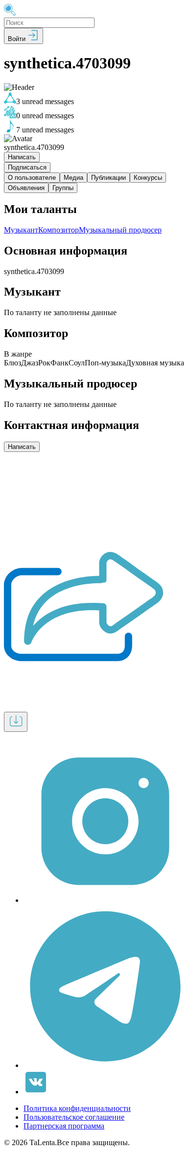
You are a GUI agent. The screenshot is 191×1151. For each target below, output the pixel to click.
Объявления (26, 188)
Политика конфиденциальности (77, 1108)
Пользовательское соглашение (74, 1117)
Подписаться (27, 167)
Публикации (108, 177)
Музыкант (21, 230)
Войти (17, 39)
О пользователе (32, 177)
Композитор (58, 230)
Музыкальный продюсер (120, 230)
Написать (22, 157)
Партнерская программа (64, 1126)
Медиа (73, 177)
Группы (62, 188)
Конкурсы (148, 177)
